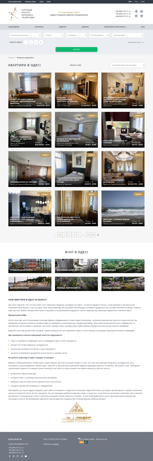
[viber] (136, 16)
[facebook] (136, 11)
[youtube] (26, 456)
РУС (136, 2)
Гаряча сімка (30, 2)
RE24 (48, 2)
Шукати (76, 49)
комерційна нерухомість (115, 27)
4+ (41, 42)
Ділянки (85, 27)
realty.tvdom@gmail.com (18, 444)
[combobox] (54, 35)
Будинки (62, 27)
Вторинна (39, 27)
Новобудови (13, 27)
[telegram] (141, 16)
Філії (41, 2)
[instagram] (141, 11)
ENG (143, 2)
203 (93, 235)
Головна (11, 58)
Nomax (56, 444)
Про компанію (14, 2)
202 (88, 235)
